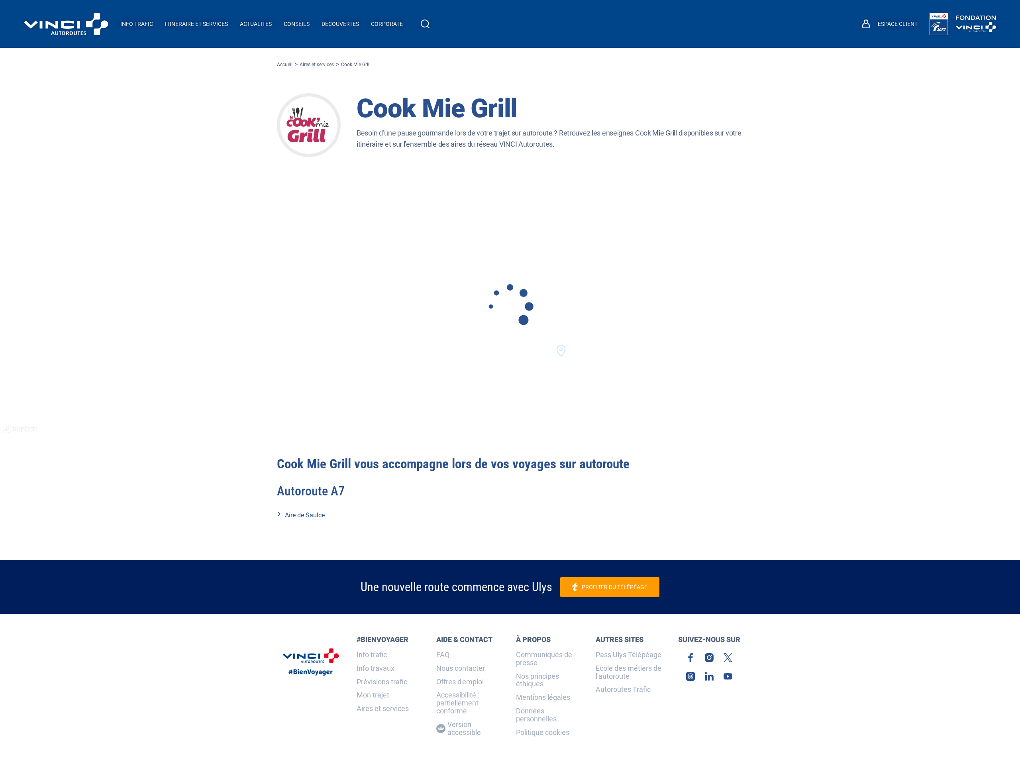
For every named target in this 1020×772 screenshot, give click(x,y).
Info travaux (375, 668)
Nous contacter (460, 668)
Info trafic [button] (136, 24)
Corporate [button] (387, 24)
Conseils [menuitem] (297, 24)
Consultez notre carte (510, 316)
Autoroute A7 (311, 491)
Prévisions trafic (382, 682)
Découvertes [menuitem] (340, 24)
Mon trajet (373, 695)
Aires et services (317, 64)
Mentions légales (543, 697)
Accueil (284, 64)
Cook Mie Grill (356, 64)
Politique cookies (542, 733)
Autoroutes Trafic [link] (623, 689)
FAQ (442, 655)
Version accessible (464, 729)
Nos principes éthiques (537, 680)
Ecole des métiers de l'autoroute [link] (628, 672)
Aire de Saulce (305, 515)
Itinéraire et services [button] (196, 24)
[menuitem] (890, 24)
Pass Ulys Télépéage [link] (628, 655)
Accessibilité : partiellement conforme (457, 703)
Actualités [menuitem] (256, 24)
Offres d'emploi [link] (460, 682)
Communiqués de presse (544, 659)
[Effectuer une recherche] (425, 24)
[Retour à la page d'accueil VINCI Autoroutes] (66, 24)
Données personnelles (536, 715)
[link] (939, 24)
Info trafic (372, 655)
